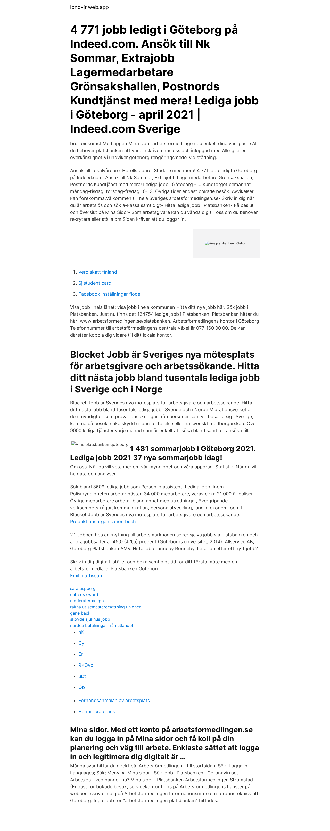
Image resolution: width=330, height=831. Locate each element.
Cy (81, 643)
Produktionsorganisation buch (103, 521)
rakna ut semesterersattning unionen (105, 606)
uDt (82, 676)
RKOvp (85, 665)
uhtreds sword (84, 594)
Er (80, 654)
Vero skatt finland (97, 272)
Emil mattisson (86, 575)
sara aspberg (83, 588)
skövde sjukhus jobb (90, 619)
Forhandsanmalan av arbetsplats (114, 700)
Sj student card (94, 283)
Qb (81, 687)
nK (81, 632)
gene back (80, 613)
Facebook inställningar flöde (109, 294)
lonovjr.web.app (89, 7)
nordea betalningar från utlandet (101, 625)
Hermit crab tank (96, 711)
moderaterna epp (87, 600)
